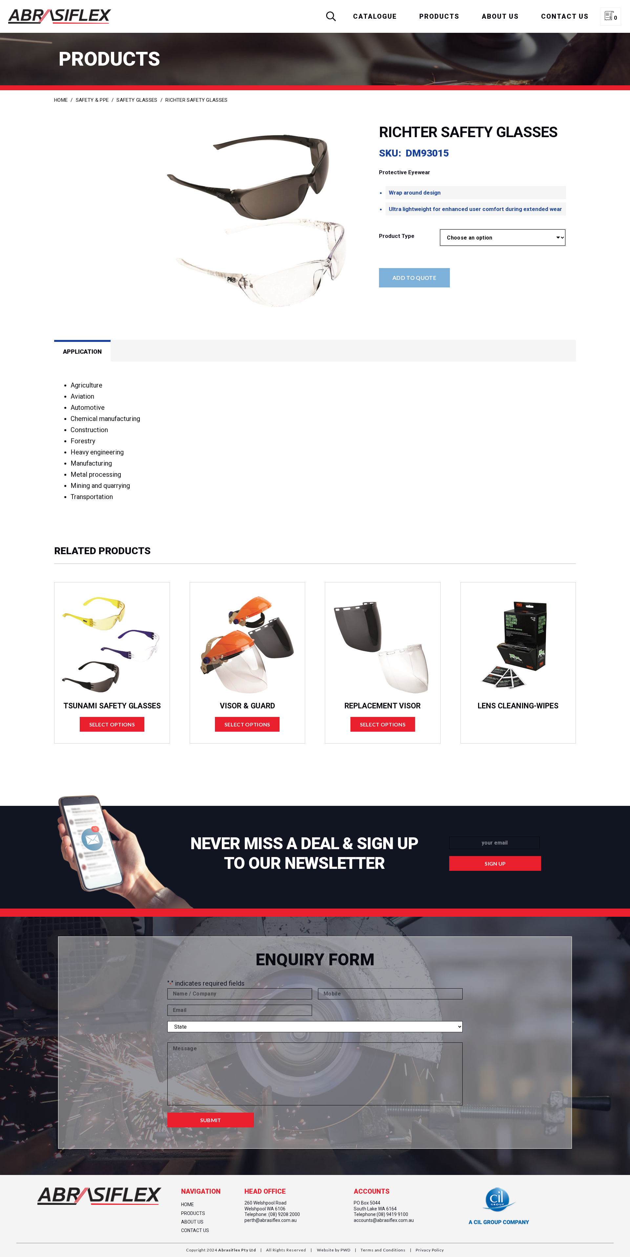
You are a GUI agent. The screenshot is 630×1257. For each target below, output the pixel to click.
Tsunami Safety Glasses (112, 706)
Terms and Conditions (383, 1249)
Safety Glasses (136, 100)
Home (61, 100)
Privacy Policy (429, 1249)
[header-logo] (59, 16)
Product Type (396, 236)
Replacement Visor (383, 706)
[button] (331, 16)
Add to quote (414, 277)
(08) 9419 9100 (392, 1214)
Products (193, 1213)
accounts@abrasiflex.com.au (384, 1220)
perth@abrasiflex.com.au (270, 1220)
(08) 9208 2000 (284, 1214)
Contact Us (195, 1230)
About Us (192, 1222)
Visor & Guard (247, 706)
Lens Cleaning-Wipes (518, 706)
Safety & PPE (92, 100)
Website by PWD (333, 1250)
